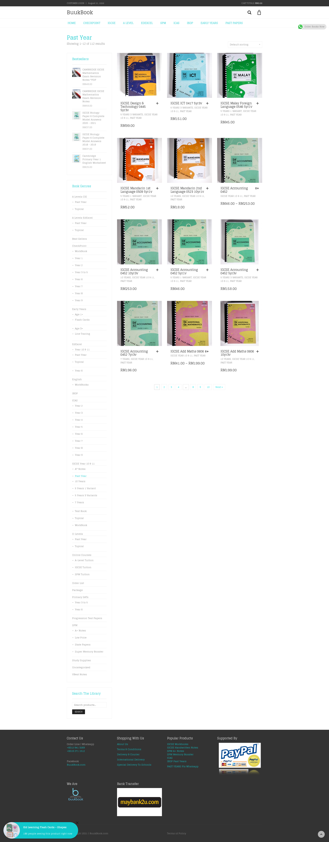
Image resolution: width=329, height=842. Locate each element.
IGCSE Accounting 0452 (234, 189)
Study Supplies (81, 660)
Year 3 (79, 413)
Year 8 (79, 293)
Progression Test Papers (87, 618)
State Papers (82, 644)
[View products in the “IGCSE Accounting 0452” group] (257, 188)
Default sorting (239, 44)
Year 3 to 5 (81, 272)
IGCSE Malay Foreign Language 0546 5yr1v (236, 104)
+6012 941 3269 (76, 747)
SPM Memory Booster (180, 754)
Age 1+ (79, 314)
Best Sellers (79, 239)
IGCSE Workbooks (177, 744)
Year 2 (79, 265)
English (77, 379)
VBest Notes (79, 674)
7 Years (125, 359)
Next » (219, 387)
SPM (163, 23)
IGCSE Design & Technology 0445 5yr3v (133, 106)
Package (77, 590)
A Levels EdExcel (82, 218)
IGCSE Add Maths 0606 (187, 351)
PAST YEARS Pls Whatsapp (182, 766)
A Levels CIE (79, 196)
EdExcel (77, 344)
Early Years (79, 309)
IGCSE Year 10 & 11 (193, 196)
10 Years (175, 196)
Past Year (136, 118)
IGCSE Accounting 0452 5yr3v (234, 271)
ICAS (176, 23)
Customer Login (75, 3)
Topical (79, 209)
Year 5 (79, 427)
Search (78, 711)
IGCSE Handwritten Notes (182, 747)
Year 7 (79, 286)
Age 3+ (79, 328)
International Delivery (131, 759)
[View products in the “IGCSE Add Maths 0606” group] (207, 351)
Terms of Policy (176, 833)
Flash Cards (82, 320)
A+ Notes (80, 630)
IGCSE (111, 23)
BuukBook (80, 12)
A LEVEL (128, 23)
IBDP (190, 23)
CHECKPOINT (91, 23)
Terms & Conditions (129, 749)
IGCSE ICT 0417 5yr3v (186, 103)
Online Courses (81, 555)
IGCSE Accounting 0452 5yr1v (184, 271)
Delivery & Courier (128, 754)
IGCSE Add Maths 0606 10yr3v (237, 353)
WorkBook (81, 251)
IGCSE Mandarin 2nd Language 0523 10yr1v (187, 189)
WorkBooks (82, 384)
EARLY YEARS (209, 23)
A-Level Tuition (84, 560)
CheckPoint (79, 246)
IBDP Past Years (176, 761)
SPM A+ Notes (175, 751)
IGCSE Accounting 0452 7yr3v (134, 353)
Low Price (81, 637)
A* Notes (80, 469)
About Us (122, 744)
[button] (158, 103)
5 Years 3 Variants (131, 115)
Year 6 (79, 279)
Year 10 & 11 (82, 349)
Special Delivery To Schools (134, 764)
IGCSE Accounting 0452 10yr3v (134, 271)
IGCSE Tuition (83, 567)
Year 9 (79, 300)
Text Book (81, 511)
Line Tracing (82, 334)
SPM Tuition (82, 574)
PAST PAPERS (234, 23)
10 (208, 387)
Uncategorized (81, 667)
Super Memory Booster (89, 651)
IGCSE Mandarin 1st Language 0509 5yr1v (136, 189)
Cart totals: (251, 3)
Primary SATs (80, 597)
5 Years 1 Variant (231, 111)
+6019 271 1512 (76, 751)
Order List (78, 583)
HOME (72, 23)
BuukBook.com (76, 764)
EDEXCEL (147, 23)
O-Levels (77, 534)
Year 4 (79, 420)
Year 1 (79, 258)
